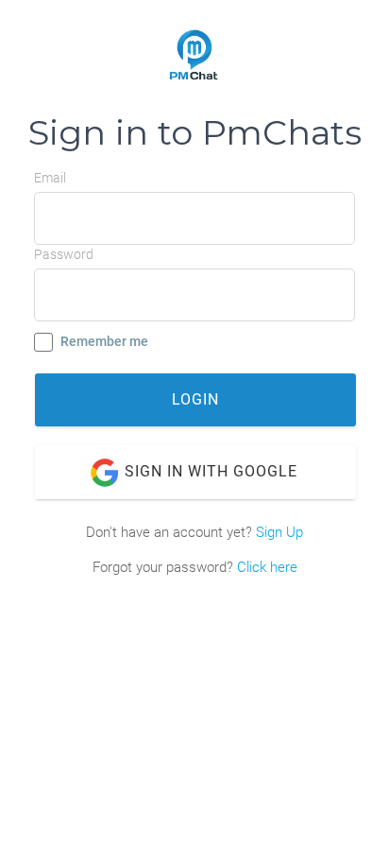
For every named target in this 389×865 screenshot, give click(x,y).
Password (63, 254)
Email (50, 177)
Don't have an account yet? (194, 532)
